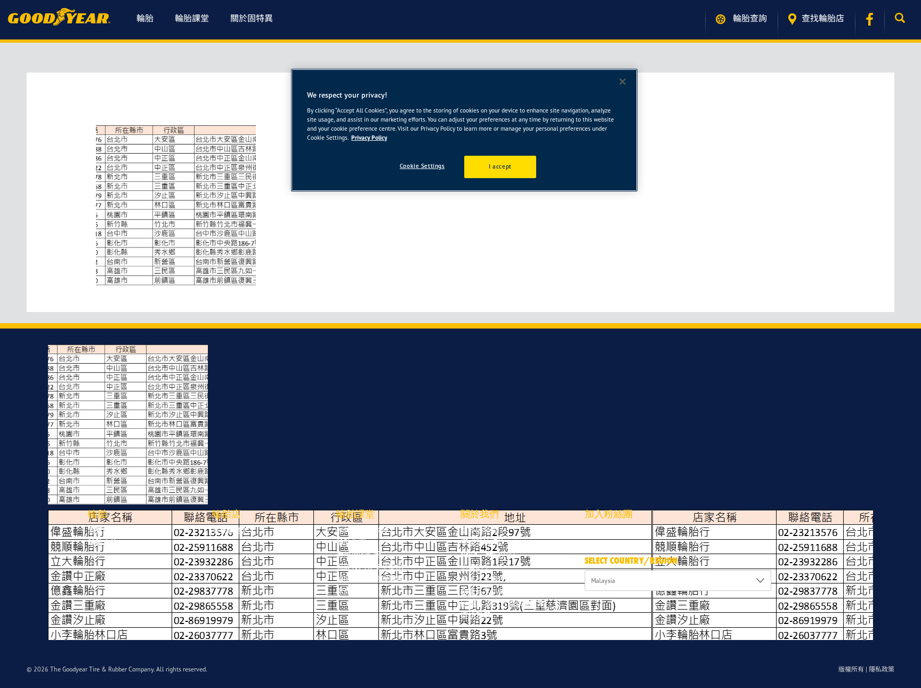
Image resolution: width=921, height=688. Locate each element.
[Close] (622, 81)
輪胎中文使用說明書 (369, 578)
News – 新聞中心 (488, 554)
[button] (902, 18)
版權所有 (851, 669)
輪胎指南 (351, 542)
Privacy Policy (369, 137)
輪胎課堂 (192, 18)
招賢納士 (475, 566)
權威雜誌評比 (483, 542)
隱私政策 (881, 669)
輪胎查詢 (749, 18)
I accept (500, 166)
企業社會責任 (483, 578)
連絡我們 (475, 615)
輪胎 (145, 18)
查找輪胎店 (823, 18)
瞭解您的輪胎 (358, 554)
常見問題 (351, 591)
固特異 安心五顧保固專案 (503, 603)
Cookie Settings (422, 166)
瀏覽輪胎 (103, 530)
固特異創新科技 (362, 530)
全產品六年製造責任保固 (502, 591)
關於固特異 (251, 18)
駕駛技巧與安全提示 (369, 566)
